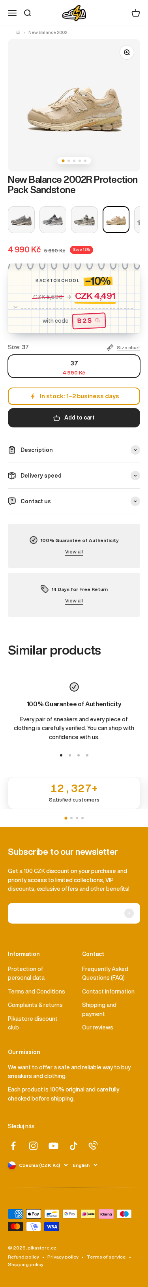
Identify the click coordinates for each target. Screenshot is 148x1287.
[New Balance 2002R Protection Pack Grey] (21, 219)
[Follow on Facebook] (13, 1145)
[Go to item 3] (78, 755)
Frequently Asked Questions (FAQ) (105, 973)
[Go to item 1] (61, 755)
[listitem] (74, 793)
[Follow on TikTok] (73, 1145)
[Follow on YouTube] (53, 1145)
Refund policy (23, 1256)
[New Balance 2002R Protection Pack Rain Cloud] (84, 219)
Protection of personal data (26, 973)
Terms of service (106, 1256)
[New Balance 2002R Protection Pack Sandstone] (116, 219)
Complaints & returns (35, 1005)
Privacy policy (63, 1256)
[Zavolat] (93, 1145)
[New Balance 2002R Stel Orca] (52, 219)
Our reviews (97, 1027)
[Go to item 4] (87, 755)
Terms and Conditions (36, 991)
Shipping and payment (99, 1009)
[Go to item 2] (70, 755)
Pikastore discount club (33, 1023)
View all (74, 551)
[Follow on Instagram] (33, 1145)
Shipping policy (25, 1264)
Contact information (108, 991)
